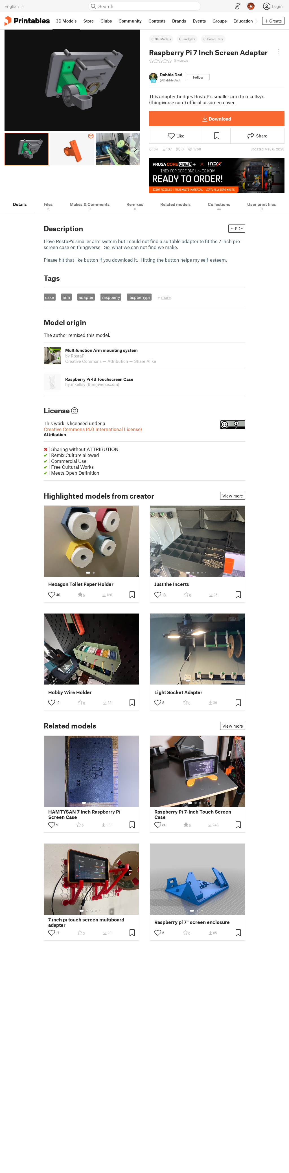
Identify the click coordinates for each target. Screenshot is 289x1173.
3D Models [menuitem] (66, 20)
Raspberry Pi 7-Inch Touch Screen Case (192, 814)
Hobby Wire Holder (70, 692)
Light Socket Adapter (178, 692)
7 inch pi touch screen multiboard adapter (86, 922)
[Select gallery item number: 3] (198, 573)
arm (66, 297)
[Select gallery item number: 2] (94, 573)
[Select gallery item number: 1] (88, 573)
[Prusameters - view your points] (251, 6)
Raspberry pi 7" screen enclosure (192, 922)
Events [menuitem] (199, 20)
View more (232, 495)
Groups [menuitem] (220, 20)
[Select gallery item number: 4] (202, 573)
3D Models (163, 39)
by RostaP (74, 355)
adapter (86, 297)
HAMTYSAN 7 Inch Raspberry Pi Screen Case (84, 814)
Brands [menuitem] (179, 20)
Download (220, 118)
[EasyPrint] (237, 6)
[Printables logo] (27, 21)
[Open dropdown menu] (278, 51)
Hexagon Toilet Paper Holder (80, 584)
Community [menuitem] (130, 20)
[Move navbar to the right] (256, 20)
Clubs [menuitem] (106, 20)
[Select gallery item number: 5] (206, 573)
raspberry (111, 297)
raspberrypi (139, 297)
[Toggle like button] (51, 594)
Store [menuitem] (88, 20)
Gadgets (189, 39)
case (49, 297)
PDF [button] (239, 228)
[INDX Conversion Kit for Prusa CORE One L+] (216, 175)
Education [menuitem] (243, 20)
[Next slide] (135, 149)
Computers (215, 39)
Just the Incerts (171, 584)
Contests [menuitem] (156, 20)
